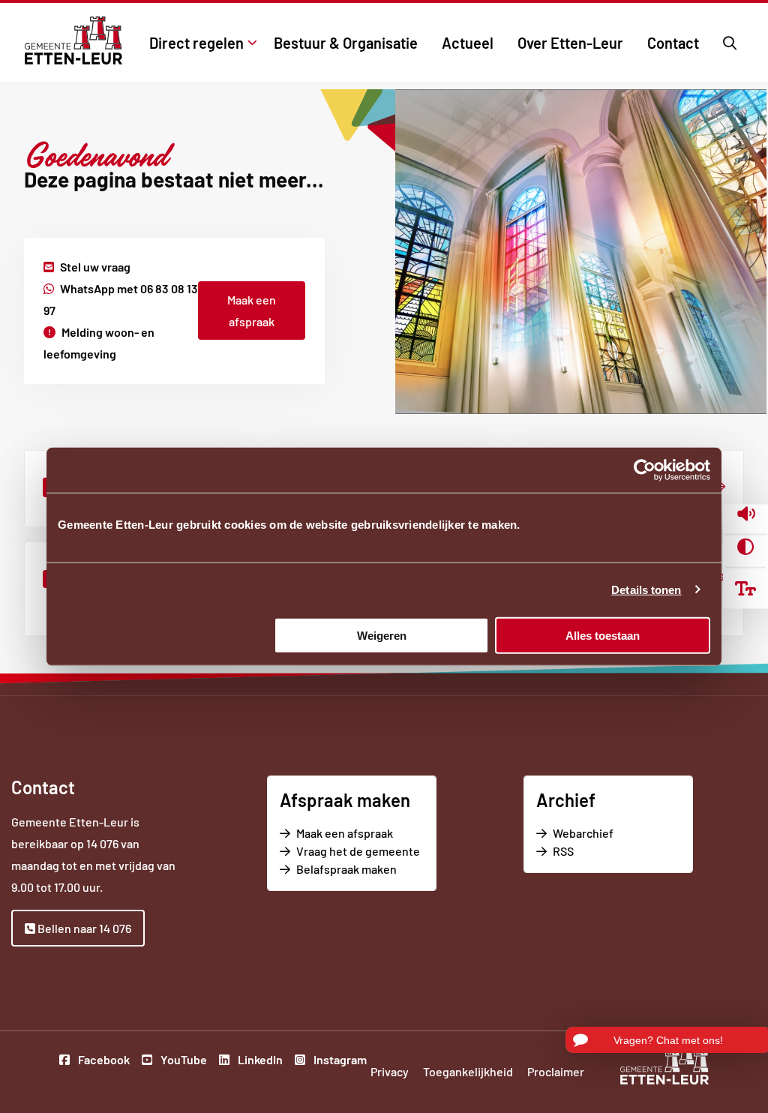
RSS (563, 851)
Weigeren (381, 634)
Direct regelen (196, 43)
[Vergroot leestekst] (745, 588)
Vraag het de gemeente (360, 851)
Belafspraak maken (360, 869)
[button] (745, 516)
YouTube (182, 1061)
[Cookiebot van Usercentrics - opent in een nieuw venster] (644, 470)
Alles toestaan (603, 634)
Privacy (389, 1071)
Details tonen (646, 590)
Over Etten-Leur (570, 43)
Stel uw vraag (95, 267)
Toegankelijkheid (468, 1071)
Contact (673, 43)
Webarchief (583, 833)
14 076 (102, 843)
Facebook (103, 1061)
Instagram (339, 1061)
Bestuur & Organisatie (346, 43)
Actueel (468, 43)
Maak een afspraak (251, 310)
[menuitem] (199, 42)
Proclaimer (555, 1071)
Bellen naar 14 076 (83, 928)
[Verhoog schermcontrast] (745, 547)
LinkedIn (259, 1061)
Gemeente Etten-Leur (73, 40)
